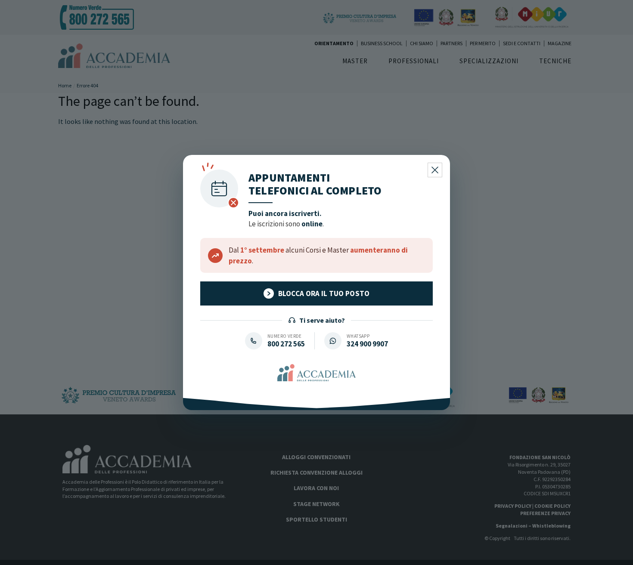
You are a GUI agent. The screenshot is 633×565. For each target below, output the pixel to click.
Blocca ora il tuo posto (324, 293)
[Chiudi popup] (435, 170)
